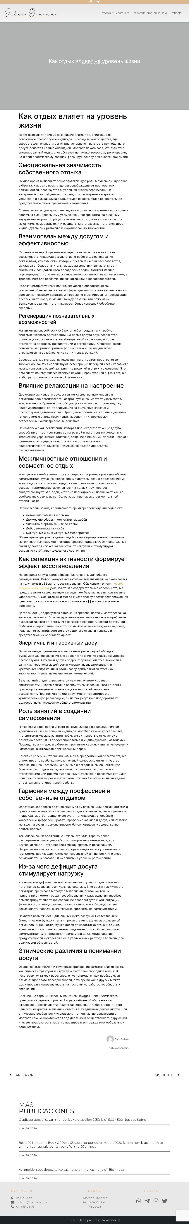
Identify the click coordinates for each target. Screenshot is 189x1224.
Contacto (176, 13)
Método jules (122, 13)
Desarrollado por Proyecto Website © (94, 1220)
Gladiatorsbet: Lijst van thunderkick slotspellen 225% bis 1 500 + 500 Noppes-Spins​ (82, 1119)
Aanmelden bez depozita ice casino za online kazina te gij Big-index (71, 1169)
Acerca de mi (160, 13)
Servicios (106, 13)
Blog (149, 13)
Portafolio (139, 13)
